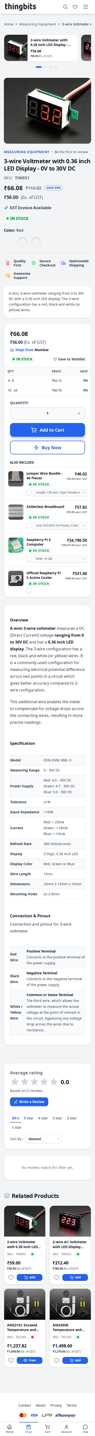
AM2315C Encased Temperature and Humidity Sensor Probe (22, 1327)
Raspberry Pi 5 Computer (39, 542)
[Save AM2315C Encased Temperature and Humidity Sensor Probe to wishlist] (11, 1360)
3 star (57, 1118)
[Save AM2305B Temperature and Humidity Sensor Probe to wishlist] (56, 1360)
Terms (72, 1405)
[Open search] (65, 6)
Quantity (19, 403)
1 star (16, 1127)
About (41, 1405)
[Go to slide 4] (56, 67)
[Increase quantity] (79, 413)
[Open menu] (85, 6)
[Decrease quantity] (16, 413)
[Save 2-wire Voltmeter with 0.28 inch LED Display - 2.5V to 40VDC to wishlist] (11, 1277)
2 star (71, 1118)
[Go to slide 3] (50, 67)
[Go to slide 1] (39, 67)
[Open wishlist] (75, 6)
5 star (28, 1118)
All (15, 1118)
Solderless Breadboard (45, 506)
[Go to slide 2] (45, 67)
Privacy (56, 1405)
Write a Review (31, 1101)
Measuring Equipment (37, 24)
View (32, 1360)
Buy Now (51, 447)
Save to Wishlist (71, 359)
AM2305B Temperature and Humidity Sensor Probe (67, 1327)
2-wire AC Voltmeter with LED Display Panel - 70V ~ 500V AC (70, 1244)
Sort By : (16, 1139)
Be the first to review (71, 151)
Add (32, 1277)
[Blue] (36, 242)
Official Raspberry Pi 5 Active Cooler (44, 575)
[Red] (9, 242)
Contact (25, 1405)
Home (8, 24)
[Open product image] (47, 111)
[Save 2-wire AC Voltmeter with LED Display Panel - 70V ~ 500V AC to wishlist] (56, 1277)
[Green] (22, 242)
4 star (43, 1118)
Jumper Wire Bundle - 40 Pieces (45, 475)
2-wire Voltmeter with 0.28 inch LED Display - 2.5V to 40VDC (22, 1244)
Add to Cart (52, 430)
